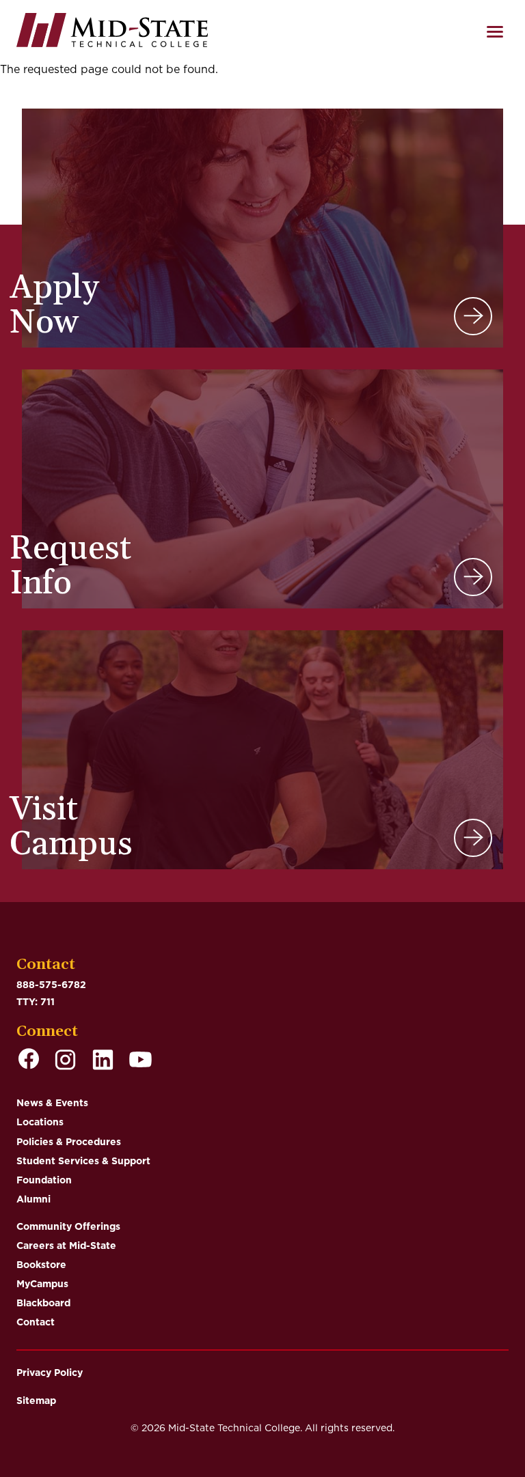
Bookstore (41, 1264)
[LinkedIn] (103, 1060)
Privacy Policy (49, 1372)
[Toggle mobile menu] (495, 31)
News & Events (52, 1102)
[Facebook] (28, 1060)
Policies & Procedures (68, 1141)
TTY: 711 (35, 1001)
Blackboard (43, 1302)
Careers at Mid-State (66, 1245)
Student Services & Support (83, 1160)
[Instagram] (65, 1060)
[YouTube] (140, 1060)
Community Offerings (68, 1226)
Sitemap (36, 1400)
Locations (40, 1121)
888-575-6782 (51, 984)
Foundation (44, 1179)
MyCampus (42, 1283)
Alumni (33, 1199)
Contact (35, 1322)
